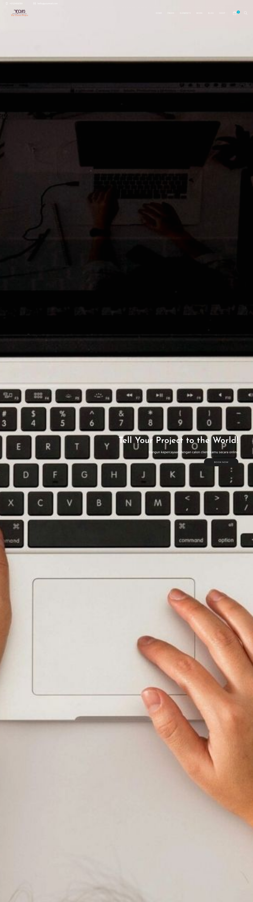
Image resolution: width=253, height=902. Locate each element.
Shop (222, 13)
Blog (211, 13)
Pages (170, 13)
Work (199, 13)
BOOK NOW (221, 462)
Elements (185, 13)
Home (159, 13)
